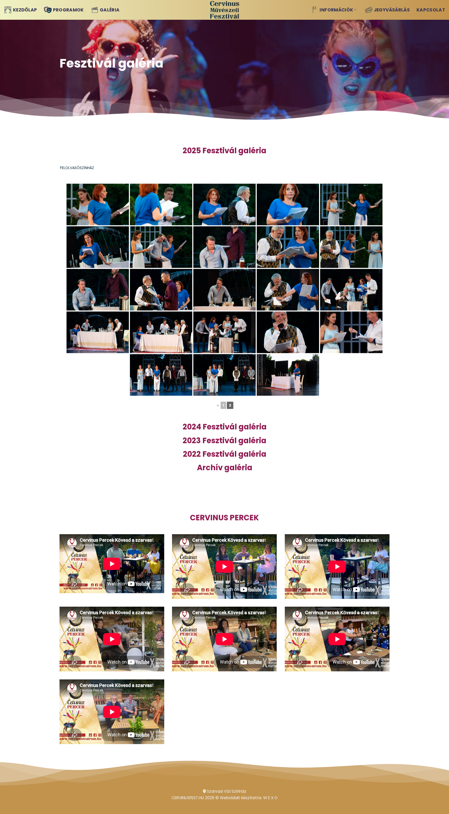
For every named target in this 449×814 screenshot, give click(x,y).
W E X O (270, 797)
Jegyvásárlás (392, 10)
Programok (68, 10)
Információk (336, 10)
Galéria (110, 10)
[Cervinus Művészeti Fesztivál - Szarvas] (224, 10)
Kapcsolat (431, 10)
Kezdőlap (25, 10)
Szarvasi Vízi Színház (226, 791)
